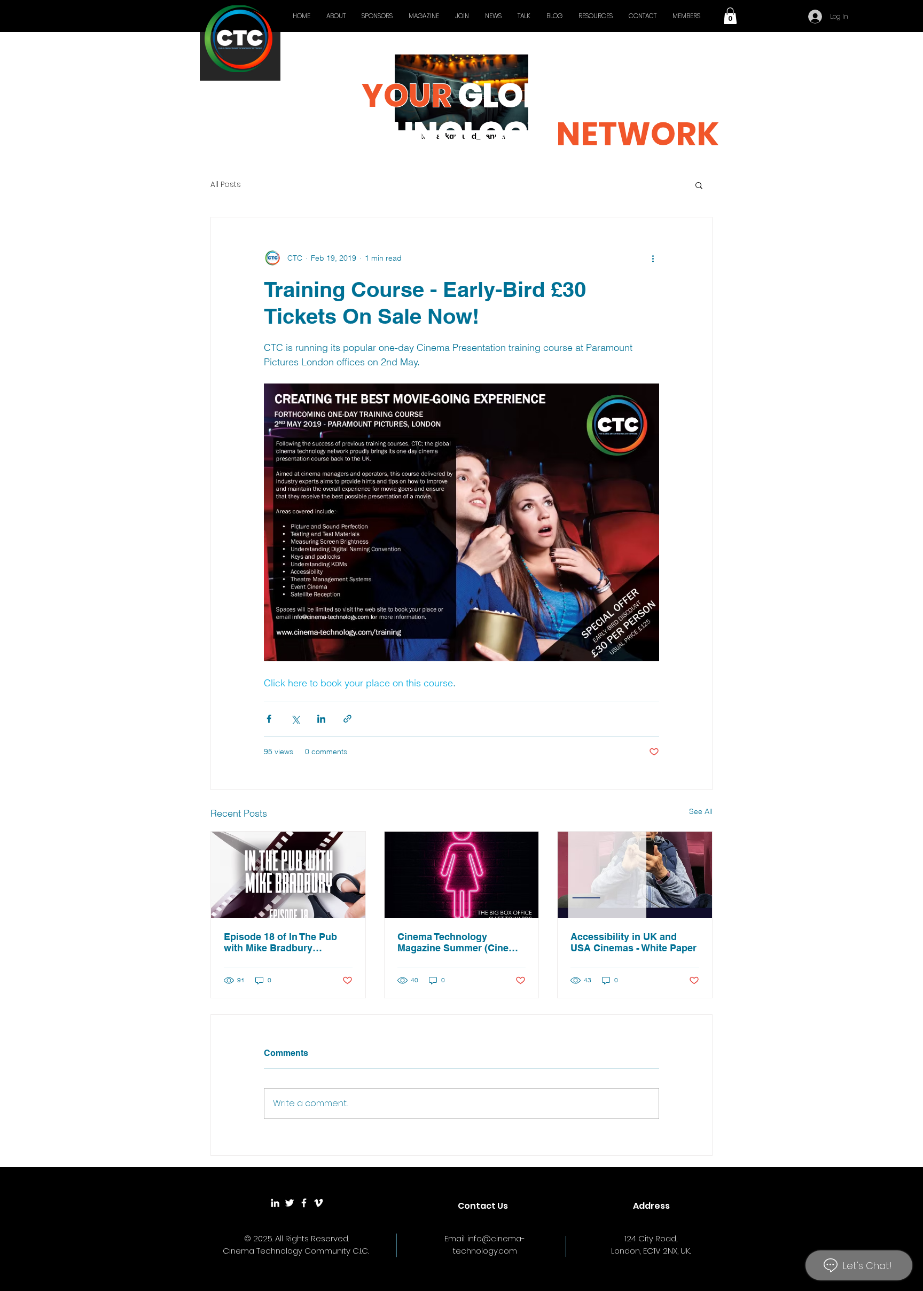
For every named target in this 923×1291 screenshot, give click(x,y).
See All (701, 811)
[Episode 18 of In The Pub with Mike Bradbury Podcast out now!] (288, 875)
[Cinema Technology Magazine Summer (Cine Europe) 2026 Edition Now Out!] (462, 875)
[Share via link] (347, 719)
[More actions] (652, 258)
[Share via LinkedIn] (321, 719)
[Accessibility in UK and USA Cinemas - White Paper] (635, 875)
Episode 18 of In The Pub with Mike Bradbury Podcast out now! (280, 942)
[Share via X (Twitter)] (295, 719)
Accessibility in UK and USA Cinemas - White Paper (633, 942)
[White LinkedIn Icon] (275, 1203)
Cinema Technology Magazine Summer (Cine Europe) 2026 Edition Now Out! (456, 942)
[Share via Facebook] (269, 719)
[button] (730, 15)
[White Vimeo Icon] (318, 1203)
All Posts (225, 184)
